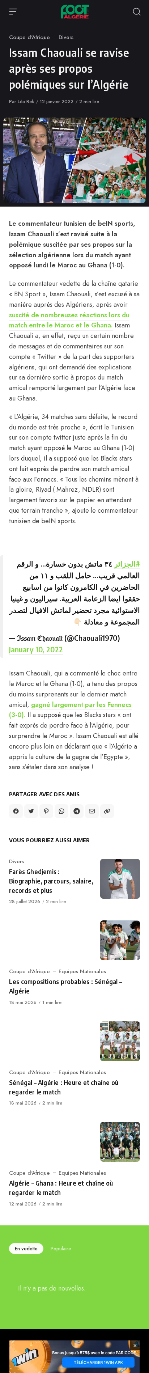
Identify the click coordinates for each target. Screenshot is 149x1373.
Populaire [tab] (61, 1248)
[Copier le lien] (107, 811)
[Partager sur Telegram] (77, 811)
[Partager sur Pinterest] (46, 811)
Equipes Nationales (82, 971)
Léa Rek (26, 101)
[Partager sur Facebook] (16, 811)
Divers (66, 37)
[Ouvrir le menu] (13, 11)
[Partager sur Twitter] (31, 811)
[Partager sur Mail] (92, 811)
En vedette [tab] (26, 1248)
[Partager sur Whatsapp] (61, 811)
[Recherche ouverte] (136, 11)
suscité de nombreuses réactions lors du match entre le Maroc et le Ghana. (69, 320)
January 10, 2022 (36, 649)
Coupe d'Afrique (29, 37)
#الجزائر (127, 563)
